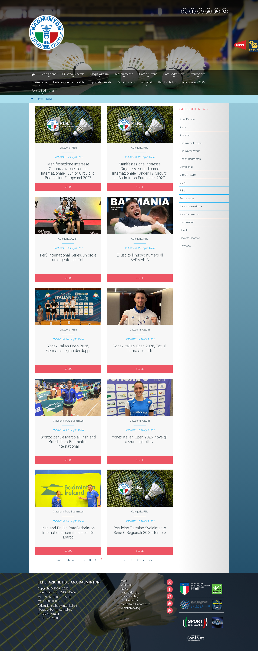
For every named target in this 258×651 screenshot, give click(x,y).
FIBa (182, 191)
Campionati (186, 167)
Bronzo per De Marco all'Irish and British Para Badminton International (68, 441)
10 (131, 560)
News (124, 589)
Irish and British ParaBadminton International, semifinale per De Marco (68, 532)
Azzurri (184, 127)
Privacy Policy (129, 596)
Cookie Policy (129, 600)
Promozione (187, 222)
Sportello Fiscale (101, 82)
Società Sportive (190, 238)
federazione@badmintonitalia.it (57, 606)
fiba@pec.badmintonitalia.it (55, 610)
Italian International (191, 206)
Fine (150, 560)
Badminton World (190, 151)
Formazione (187, 198)
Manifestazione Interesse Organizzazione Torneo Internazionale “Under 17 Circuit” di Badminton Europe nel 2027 (139, 171)
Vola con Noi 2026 (193, 82)
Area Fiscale (187, 119)
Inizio (58, 560)
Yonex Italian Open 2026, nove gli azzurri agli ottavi (140, 439)
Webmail (126, 585)
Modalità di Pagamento (135, 604)
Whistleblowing (130, 608)
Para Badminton (189, 214)
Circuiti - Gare (188, 175)
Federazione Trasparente (69, 82)
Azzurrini (185, 135)
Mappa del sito (130, 593)
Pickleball (146, 82)
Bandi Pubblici (167, 82)
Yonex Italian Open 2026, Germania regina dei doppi (68, 348)
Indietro (69, 560)
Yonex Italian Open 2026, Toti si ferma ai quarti (139, 348)
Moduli (125, 581)
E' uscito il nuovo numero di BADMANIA (140, 257)
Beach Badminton (190, 159)
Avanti (140, 560)
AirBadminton (126, 82)
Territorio (185, 246)
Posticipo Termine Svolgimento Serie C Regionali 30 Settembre (140, 530)
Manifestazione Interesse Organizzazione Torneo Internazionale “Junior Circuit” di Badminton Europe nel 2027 (68, 171)
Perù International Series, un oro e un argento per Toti (68, 257)
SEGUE (68, 187)
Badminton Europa (190, 143)
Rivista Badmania (43, 91)
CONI (183, 183)
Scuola (184, 230)
